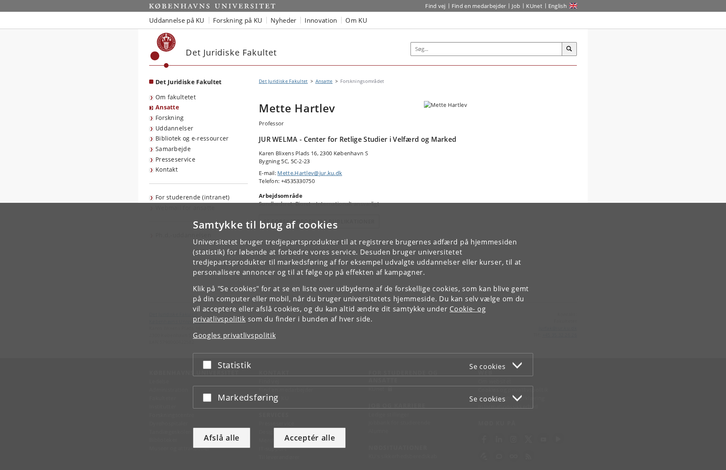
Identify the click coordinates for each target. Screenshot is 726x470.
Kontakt (166, 169)
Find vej (435, 6)
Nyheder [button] (283, 20)
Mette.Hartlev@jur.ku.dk (309, 173)
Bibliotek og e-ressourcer (192, 138)
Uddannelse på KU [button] (177, 20)
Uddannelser (174, 128)
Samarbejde (173, 149)
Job (516, 6)
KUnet (534, 6)
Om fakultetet (175, 97)
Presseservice (175, 159)
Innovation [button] (321, 20)
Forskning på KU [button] (238, 20)
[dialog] (363, 336)
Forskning (169, 118)
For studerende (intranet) (192, 197)
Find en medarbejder (479, 6)
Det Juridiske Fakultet (188, 82)
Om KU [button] (356, 20)
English (557, 6)
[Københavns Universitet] (163, 50)
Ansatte (167, 107)
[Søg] (569, 49)
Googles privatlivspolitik (234, 335)
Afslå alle (221, 438)
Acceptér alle (309, 438)
